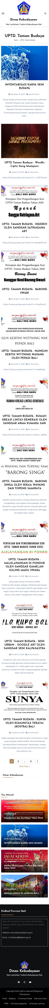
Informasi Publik (25, 998)
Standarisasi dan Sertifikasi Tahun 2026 (23, 818)
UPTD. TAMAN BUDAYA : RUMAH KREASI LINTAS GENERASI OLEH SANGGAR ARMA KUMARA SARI (24, 420)
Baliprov (12, 998)
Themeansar (24, 994)
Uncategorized (10, 814)
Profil (4, 998)
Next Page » (24, 766)
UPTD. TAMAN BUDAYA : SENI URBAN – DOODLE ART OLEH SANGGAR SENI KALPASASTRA (24, 645)
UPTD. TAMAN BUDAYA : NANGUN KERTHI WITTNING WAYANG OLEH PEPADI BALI (24, 355)
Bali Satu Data (40, 998)
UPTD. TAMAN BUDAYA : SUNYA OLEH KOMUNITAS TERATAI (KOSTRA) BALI (24, 723)
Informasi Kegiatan (19, 1004)
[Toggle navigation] (3, 13)
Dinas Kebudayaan (23, 19)
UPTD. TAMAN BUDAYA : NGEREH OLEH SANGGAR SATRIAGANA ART (24, 228)
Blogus (37, 991)
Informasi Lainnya (37, 1004)
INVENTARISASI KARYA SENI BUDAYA (23, 843)
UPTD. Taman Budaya (12, 839)
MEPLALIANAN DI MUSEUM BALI (21, 893)
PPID (6, 1004)
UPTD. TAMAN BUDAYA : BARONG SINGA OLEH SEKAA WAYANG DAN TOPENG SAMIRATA (24, 485)
